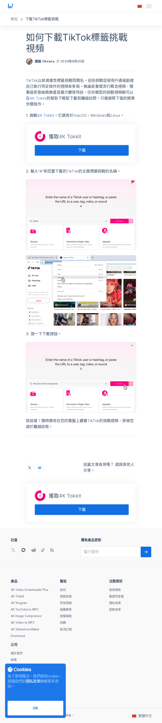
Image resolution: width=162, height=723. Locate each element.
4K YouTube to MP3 (24, 609)
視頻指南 (66, 596)
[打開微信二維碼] (23, 550)
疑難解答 (66, 609)
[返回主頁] (10, 6)
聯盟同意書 (116, 596)
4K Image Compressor (26, 616)
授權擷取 (66, 616)
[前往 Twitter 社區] (13, 550)
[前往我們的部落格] (52, 550)
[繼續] (146, 552)
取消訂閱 (66, 629)
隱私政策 (115, 603)
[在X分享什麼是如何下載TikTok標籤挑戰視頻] (30, 467)
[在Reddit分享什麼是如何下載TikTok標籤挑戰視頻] (39, 467)
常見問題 (66, 603)
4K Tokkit (38, 98)
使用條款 (115, 589)
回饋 (63, 622)
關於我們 (17, 653)
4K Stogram (19, 603)
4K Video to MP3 (22, 622)
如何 (63, 589)
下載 (82, 150)
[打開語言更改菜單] (140, 6)
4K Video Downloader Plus (29, 589)
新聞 (14, 659)
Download (18, 636)
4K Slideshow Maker (25, 629)
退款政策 (115, 609)
